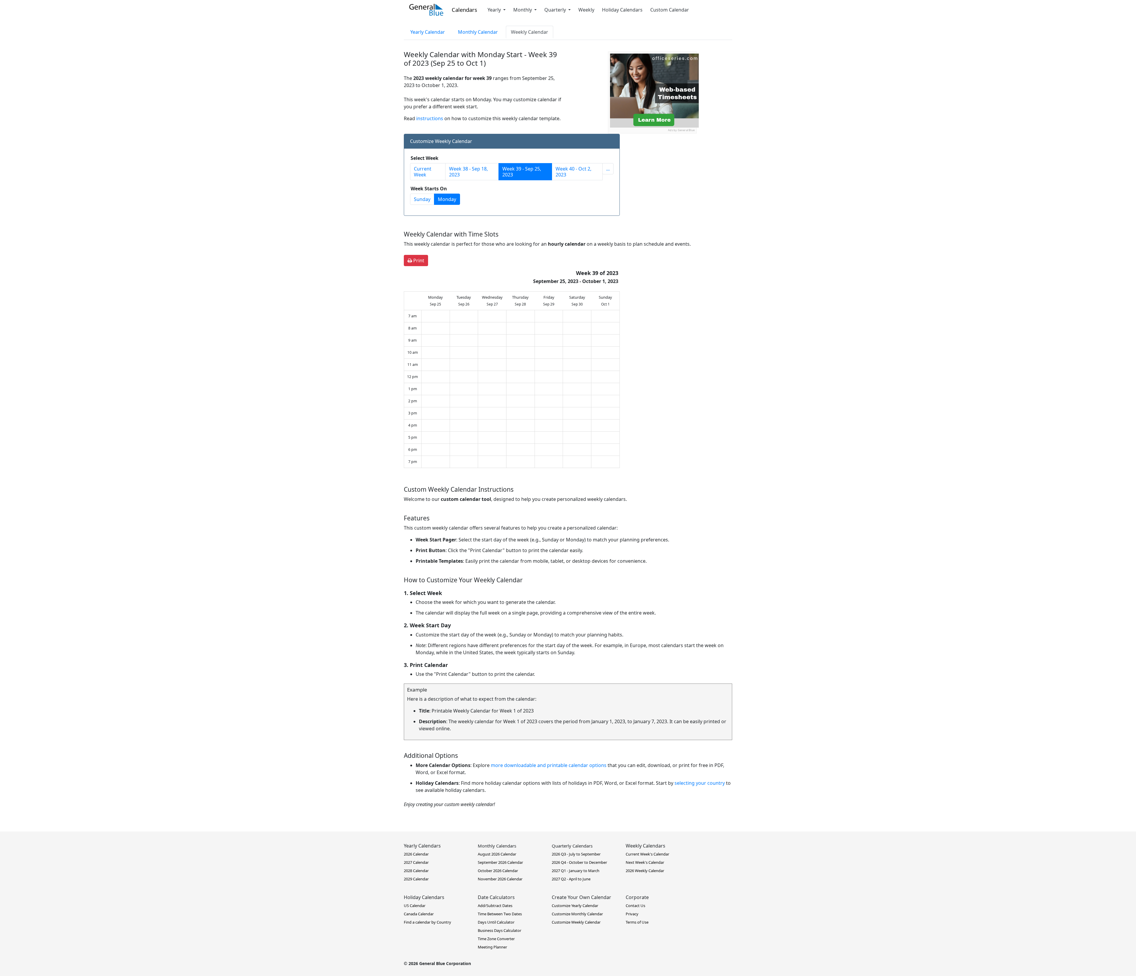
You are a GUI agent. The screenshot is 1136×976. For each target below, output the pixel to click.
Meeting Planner (492, 947)
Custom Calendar (669, 10)
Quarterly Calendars (572, 846)
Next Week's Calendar (645, 862)
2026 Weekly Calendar (645, 870)
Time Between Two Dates (500, 913)
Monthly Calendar (478, 32)
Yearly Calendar (427, 32)
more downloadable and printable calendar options (548, 765)
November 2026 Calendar (500, 879)
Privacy (632, 913)
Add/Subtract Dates (495, 905)
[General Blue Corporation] (426, 9)
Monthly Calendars (497, 846)
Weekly (586, 10)
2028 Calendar (416, 870)
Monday (447, 199)
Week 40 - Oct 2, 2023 (573, 171)
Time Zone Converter (496, 938)
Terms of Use (637, 922)
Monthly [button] (523, 10)
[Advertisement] (652, 171)
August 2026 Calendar (497, 854)
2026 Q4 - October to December (579, 862)
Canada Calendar (419, 913)
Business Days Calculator (499, 930)
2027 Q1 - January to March (575, 870)
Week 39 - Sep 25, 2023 (521, 171)
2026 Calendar (416, 854)
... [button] (608, 168)
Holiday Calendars (622, 10)
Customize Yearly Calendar (575, 905)
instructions (429, 118)
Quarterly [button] (555, 10)
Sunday (422, 199)
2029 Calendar (416, 879)
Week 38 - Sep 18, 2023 (468, 171)
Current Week (422, 171)
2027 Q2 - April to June (571, 879)
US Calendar (414, 905)
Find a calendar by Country (427, 922)
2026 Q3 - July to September (576, 854)
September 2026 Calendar (500, 862)
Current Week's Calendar (647, 854)
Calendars (464, 9)
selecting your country (699, 783)
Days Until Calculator (496, 922)
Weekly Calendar (529, 32)
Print (418, 260)
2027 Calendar (416, 862)
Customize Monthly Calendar (577, 913)
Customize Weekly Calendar (576, 922)
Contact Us (635, 905)
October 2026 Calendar (498, 870)
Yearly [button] (495, 10)
